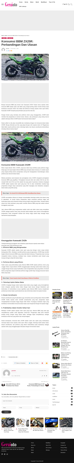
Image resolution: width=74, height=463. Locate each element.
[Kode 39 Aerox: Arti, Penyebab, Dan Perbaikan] (51, 422)
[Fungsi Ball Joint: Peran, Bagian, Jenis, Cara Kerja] (68, 309)
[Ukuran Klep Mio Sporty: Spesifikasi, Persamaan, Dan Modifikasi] (56, 334)
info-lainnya (55, 390)
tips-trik (54, 404)
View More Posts (42, 370)
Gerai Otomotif (39, 461)
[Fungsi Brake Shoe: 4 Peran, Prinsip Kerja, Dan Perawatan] (22, 422)
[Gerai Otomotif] (11, 4)
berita (53, 388)
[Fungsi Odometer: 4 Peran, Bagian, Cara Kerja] (66, 422)
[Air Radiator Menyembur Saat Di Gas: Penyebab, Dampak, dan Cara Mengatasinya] (56, 345)
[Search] (71, 4)
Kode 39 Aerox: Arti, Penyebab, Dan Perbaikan (52, 430)
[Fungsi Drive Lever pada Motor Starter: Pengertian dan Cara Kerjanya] (57, 309)
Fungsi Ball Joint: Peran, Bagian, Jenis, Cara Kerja (67, 315)
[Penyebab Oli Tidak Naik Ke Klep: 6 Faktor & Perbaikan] (68, 295)
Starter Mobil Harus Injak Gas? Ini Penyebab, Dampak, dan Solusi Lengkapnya (66, 374)
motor (53, 399)
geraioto (7, 48)
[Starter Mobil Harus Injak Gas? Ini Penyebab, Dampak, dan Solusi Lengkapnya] (56, 375)
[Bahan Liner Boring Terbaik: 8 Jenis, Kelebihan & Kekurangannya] (56, 356)
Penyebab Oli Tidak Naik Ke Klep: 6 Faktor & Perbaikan (67, 302)
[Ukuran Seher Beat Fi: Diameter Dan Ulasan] (56, 365)
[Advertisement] (37, 20)
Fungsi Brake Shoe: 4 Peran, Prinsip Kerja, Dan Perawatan (23, 430)
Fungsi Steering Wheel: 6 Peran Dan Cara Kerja (9, 430)
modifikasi (54, 396)
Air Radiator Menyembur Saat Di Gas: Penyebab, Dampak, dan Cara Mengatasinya (66, 343)
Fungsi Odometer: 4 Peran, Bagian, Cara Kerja (67, 430)
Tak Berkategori (56, 402)
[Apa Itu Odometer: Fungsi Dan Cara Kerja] (57, 295)
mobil (53, 393)
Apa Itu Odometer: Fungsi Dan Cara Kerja (56, 302)
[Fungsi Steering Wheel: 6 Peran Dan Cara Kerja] (8, 422)
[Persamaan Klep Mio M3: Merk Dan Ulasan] (37, 422)
